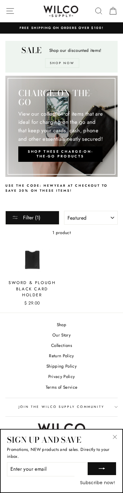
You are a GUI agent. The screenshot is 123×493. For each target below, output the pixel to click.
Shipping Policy (61, 366)
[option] (61, 27)
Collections (61, 345)
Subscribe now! (97, 482)
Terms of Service (61, 387)
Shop (61, 324)
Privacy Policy (61, 376)
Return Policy (61, 356)
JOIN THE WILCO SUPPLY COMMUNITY (61, 406)
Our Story (61, 335)
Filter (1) (30, 217)
